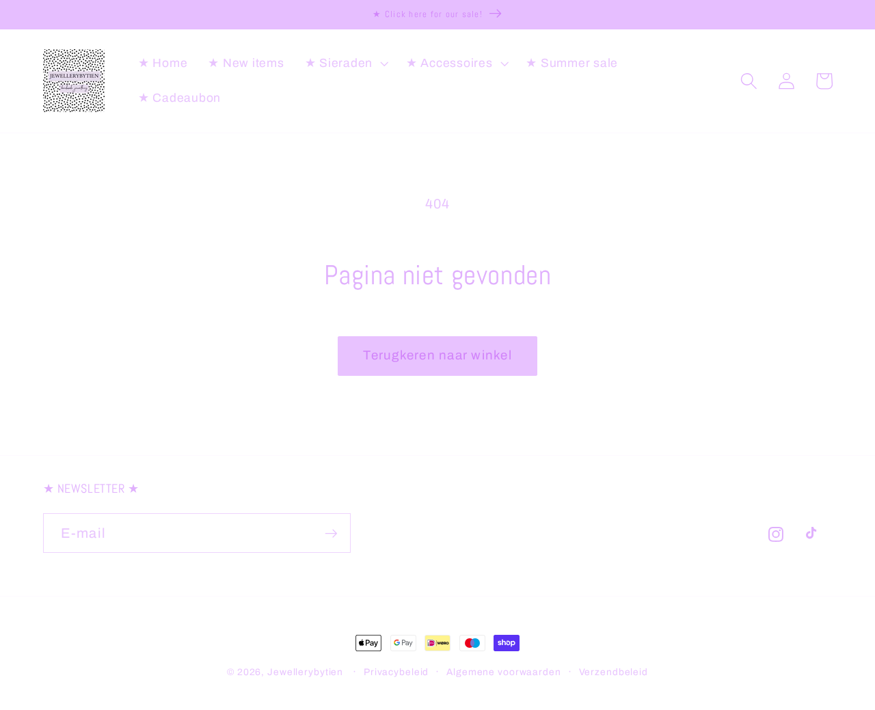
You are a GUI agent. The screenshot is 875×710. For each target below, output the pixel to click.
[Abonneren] (331, 533)
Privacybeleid (396, 672)
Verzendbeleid (613, 672)
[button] (345, 63)
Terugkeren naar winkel (437, 355)
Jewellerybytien (305, 672)
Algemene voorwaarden (503, 672)
